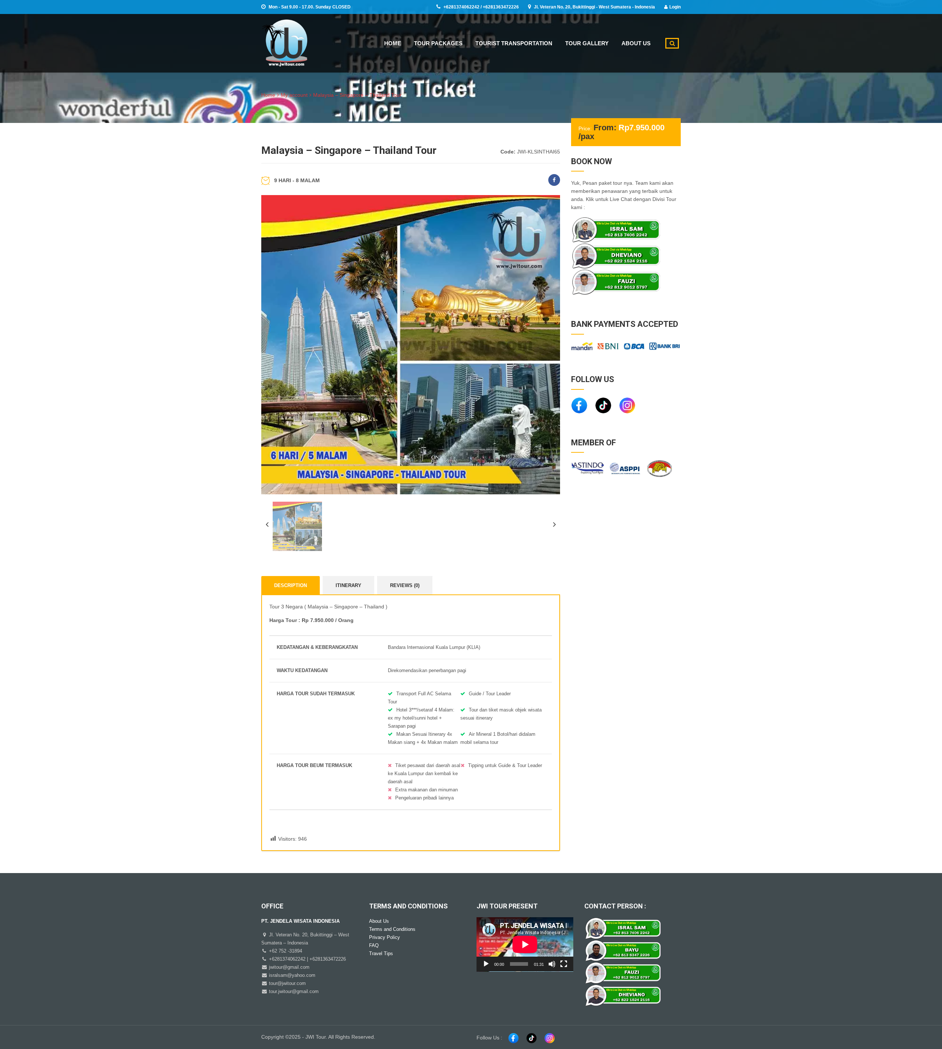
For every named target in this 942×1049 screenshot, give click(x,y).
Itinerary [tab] (348, 585)
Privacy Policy (384, 937)
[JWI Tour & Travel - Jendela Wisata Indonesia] (284, 42)
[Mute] (552, 964)
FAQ (374, 945)
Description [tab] (290, 585)
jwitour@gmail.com (288, 967)
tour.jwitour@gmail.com (293, 991)
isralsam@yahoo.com (291, 975)
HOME (392, 43)
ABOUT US (636, 43)
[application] (525, 944)
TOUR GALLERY (587, 43)
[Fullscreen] (563, 964)
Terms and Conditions (392, 929)
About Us (379, 921)
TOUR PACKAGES (438, 43)
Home (268, 95)
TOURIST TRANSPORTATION (513, 43)
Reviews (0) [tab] (404, 585)
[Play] (486, 964)
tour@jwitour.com (287, 983)
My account (294, 95)
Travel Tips (381, 953)
